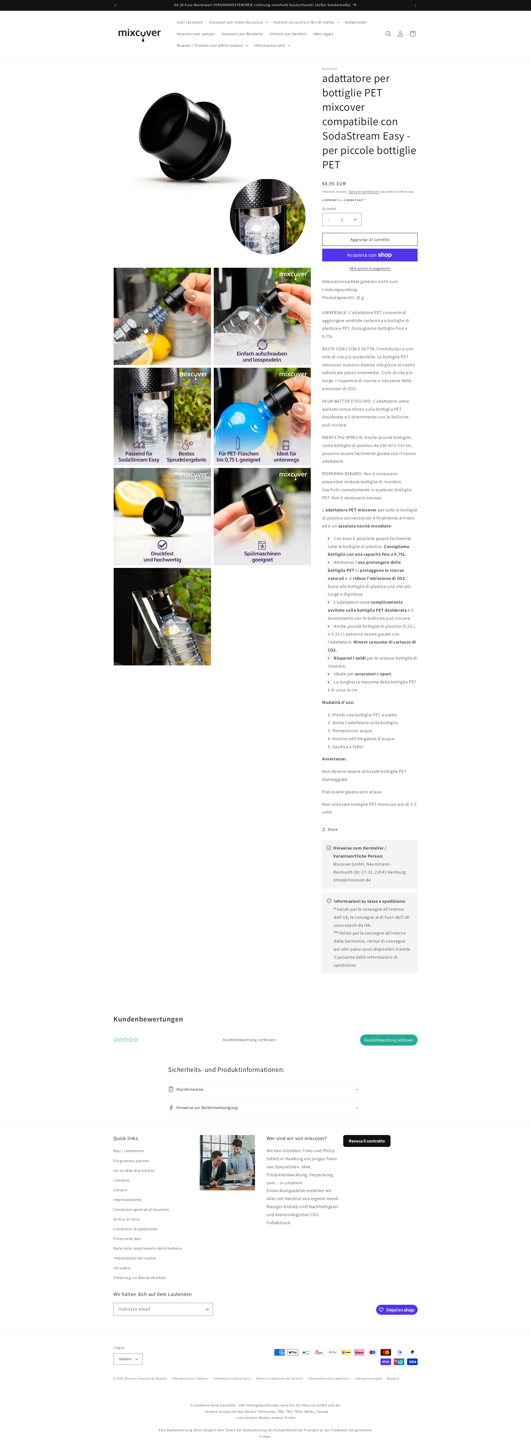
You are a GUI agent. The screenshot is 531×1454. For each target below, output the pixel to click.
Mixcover (131, 1378)
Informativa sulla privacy (232, 1378)
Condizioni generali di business (141, 1209)
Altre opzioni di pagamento (370, 268)
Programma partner (131, 1160)
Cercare (120, 1189)
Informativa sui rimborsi (190, 1378)
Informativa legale (368, 1378)
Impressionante (127, 1199)
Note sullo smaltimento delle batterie (147, 1248)
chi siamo (121, 1267)
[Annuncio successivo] (416, 5)
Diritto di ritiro (126, 1219)
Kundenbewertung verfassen (389, 1040)
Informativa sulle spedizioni (329, 1378)
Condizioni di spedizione (135, 1228)
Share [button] (333, 829)
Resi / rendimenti (128, 1150)
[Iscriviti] (207, 1309)
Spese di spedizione (363, 191)
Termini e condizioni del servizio (279, 1378)
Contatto (121, 1180)
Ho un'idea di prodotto (134, 1170)
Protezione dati (127, 1238)
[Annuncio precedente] (115, 5)
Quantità (329, 208)
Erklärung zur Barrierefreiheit (139, 1277)
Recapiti (393, 1378)
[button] (238, 22)
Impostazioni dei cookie (134, 1257)
